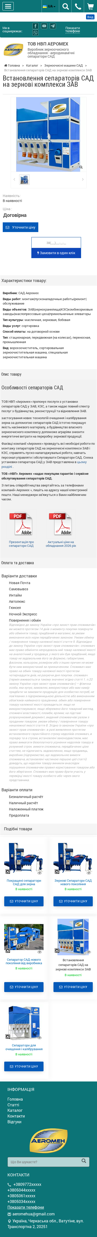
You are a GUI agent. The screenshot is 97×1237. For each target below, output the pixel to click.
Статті (13, 1104)
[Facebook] (35, 26)
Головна (15, 1099)
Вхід (90, 17)
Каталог (15, 1110)
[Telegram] (53, 26)
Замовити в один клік (57, 252)
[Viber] (35, 33)
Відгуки (14, 1121)
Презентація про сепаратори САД (21, 544)
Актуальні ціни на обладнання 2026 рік (61, 544)
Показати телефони (72, 29)
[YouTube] (44, 26)
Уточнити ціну (22, 227)
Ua (50, 6)
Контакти (16, 1115)
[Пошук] (84, 1161)
